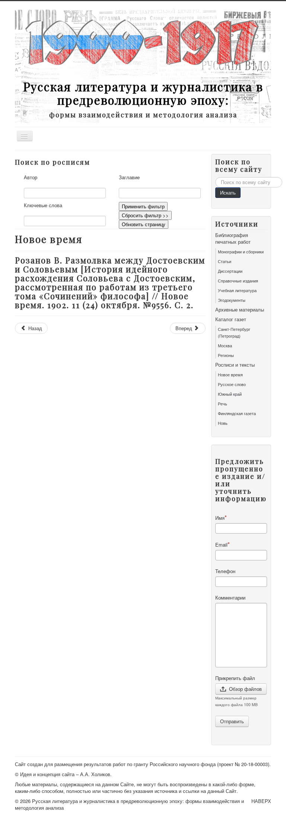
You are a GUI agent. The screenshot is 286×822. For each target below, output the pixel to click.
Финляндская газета (237, 413)
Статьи (224, 261)
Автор (30, 177)
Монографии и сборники (241, 251)
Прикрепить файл (235, 678)
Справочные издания (238, 281)
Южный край (230, 394)
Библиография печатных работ (233, 238)
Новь (223, 423)
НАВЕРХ (261, 800)
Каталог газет (230, 319)
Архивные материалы (239, 309)
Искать (228, 192)
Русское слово (232, 384)
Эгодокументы (231, 300)
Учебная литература (237, 290)
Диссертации (230, 271)
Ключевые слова (43, 205)
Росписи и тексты (235, 364)
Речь (222, 404)
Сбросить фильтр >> (145, 215)
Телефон (225, 571)
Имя (220, 517)
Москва (225, 345)
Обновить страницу (143, 224)
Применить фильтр (143, 206)
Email (221, 544)
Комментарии (230, 597)
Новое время (230, 374)
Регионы (226, 355)
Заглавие (129, 177)
